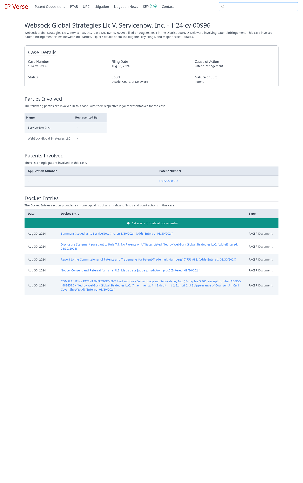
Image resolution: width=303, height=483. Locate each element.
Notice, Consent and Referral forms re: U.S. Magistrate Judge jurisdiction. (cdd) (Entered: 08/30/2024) (130, 270)
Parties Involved (43, 98)
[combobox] (258, 6)
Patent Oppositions (50, 6)
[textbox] (261, 6)
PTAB (74, 6)
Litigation (101, 6)
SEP (146, 6)
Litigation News (126, 6)
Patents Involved (44, 155)
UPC (86, 6)
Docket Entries (42, 198)
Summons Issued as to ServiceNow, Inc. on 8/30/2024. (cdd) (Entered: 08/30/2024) (117, 233)
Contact (168, 6)
